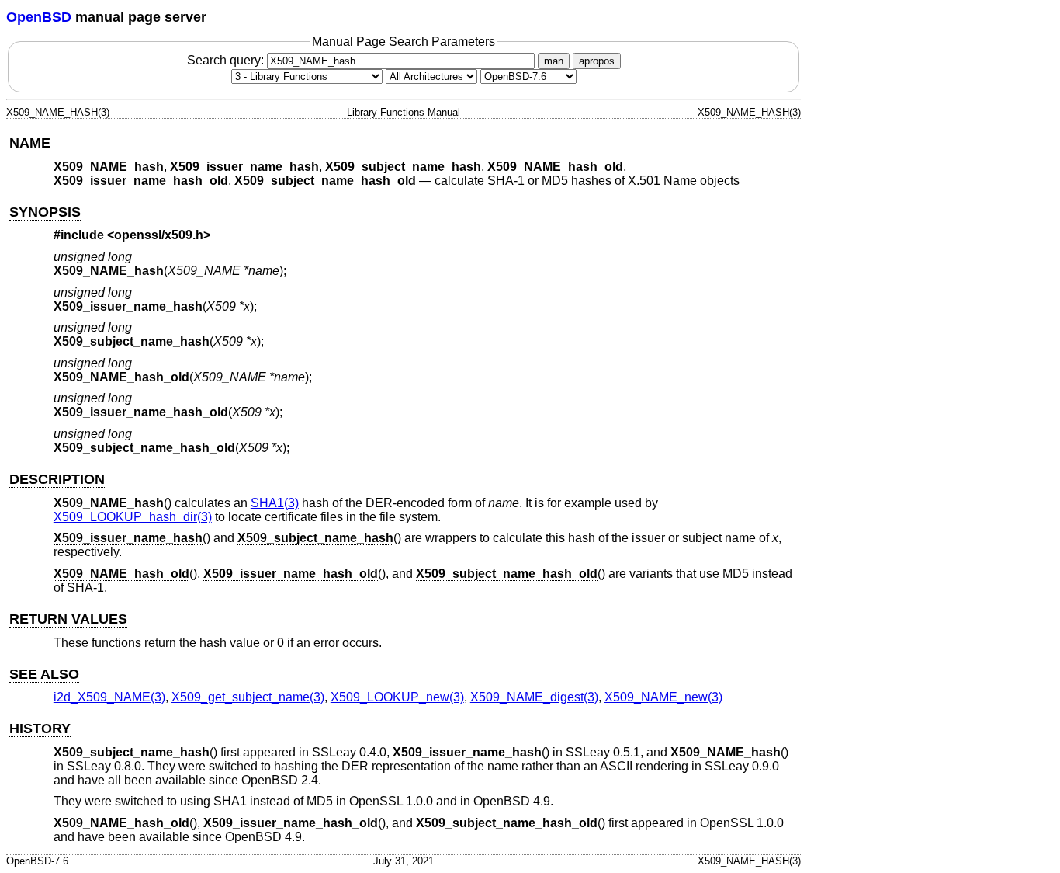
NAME (29, 143)
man (553, 61)
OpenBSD (38, 17)
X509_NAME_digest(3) (534, 697)
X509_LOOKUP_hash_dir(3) (133, 516)
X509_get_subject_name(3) (247, 697)
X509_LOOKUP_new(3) (397, 697)
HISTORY (40, 728)
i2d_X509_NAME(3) (109, 697)
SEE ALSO (44, 674)
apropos (597, 61)
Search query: (227, 60)
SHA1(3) (275, 503)
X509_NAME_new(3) (663, 697)
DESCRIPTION (57, 479)
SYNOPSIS (45, 212)
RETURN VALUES (68, 619)
